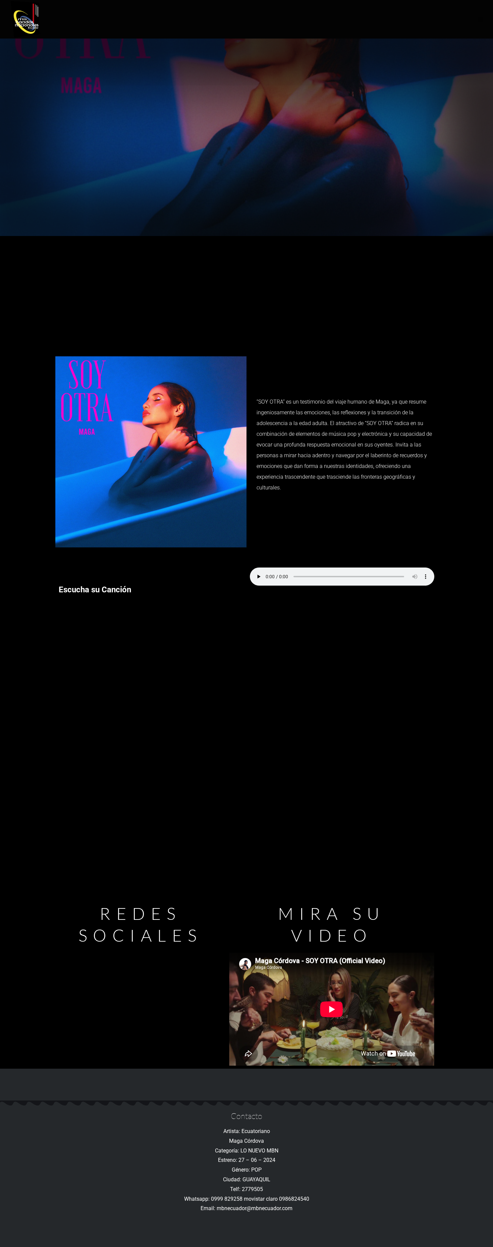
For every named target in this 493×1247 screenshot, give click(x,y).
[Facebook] (140, 961)
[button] (480, 19)
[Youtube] (140, 985)
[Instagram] (140, 1010)
